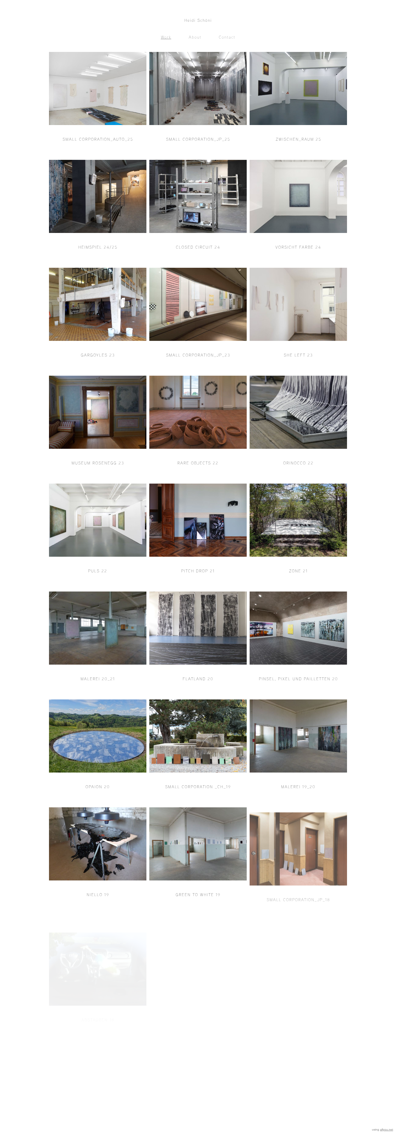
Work (166, 37)
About (195, 37)
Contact (227, 37)
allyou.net (386, 1129)
